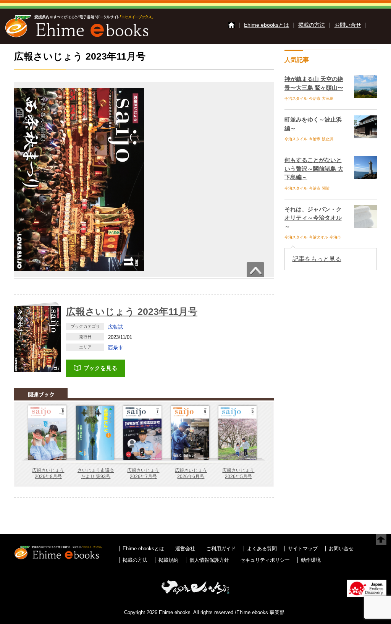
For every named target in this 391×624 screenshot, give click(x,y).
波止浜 (327, 139)
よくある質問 (262, 548)
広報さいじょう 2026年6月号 (191, 473)
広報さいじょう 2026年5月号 (238, 473)
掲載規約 (168, 560)
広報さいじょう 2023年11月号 (131, 311)
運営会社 (185, 548)
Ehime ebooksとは (266, 25)
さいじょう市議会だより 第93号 (96, 473)
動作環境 (311, 560)
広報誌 (115, 327)
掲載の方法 (311, 25)
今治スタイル (295, 98)
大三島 (327, 98)
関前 (326, 188)
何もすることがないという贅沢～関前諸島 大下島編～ (313, 168)
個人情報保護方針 (209, 560)
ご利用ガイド (221, 548)
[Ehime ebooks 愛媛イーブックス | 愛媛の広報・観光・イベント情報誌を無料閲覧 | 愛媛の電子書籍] (79, 37)
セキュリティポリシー (265, 560)
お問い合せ (347, 25)
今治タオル (318, 237)
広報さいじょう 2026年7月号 (143, 473)
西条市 (115, 347)
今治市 (314, 98)
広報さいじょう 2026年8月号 (48, 473)
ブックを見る (101, 368)
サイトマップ (303, 548)
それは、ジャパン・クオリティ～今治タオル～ (313, 218)
